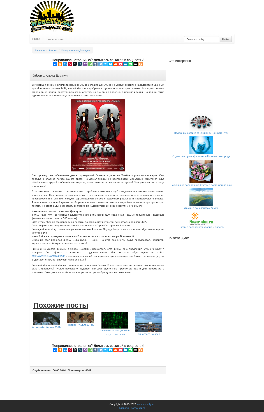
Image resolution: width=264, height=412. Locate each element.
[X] (75, 64)
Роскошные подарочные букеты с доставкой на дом (201, 185)
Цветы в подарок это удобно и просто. (201, 227)
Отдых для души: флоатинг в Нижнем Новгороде (201, 156)
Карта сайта (138, 407)
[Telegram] (100, 64)
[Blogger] (140, 64)
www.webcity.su (145, 404)
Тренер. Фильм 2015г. (81, 324)
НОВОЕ (36, 39)
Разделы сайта (56, 39)
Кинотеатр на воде (149, 334)
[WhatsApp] (90, 64)
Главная (40, 50)
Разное (53, 50)
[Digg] (135, 64)
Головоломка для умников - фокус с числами (115, 332)
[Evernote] (130, 64)
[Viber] (85, 64)
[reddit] (115, 64)
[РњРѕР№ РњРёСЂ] (65, 64)
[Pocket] (120, 64)
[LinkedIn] (125, 64)
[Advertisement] (98, 284)
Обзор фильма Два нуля (75, 50)
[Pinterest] (70, 64)
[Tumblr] (95, 64)
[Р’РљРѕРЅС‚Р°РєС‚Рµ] (55, 64)
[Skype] (110, 64)
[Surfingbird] (105, 64)
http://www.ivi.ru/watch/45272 (48, 256)
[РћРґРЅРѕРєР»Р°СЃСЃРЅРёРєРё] (60, 64)
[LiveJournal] (80, 64)
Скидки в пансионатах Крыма (201, 208)
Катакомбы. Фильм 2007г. (47, 327)
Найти (225, 39)
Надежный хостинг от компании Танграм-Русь (201, 132)
